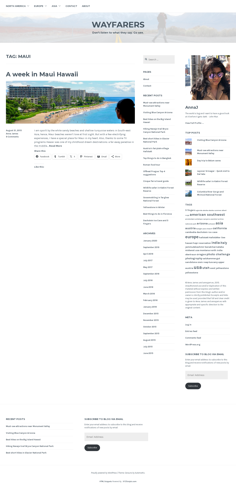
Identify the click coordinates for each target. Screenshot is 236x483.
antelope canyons (202, 219)
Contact (71, 6)
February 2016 (150, 300)
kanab (208, 247)
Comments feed (193, 338)
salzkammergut (211, 258)
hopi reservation (202, 243)
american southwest (207, 215)
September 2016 (151, 274)
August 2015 (149, 340)
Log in (188, 324)
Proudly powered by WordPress (104, 473)
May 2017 (148, 267)
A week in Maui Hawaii (42, 74)
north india (216, 250)
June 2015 (148, 353)
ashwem (211, 224)
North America (16, 6)
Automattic (140, 473)
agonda (199, 210)
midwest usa (192, 250)
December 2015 (150, 313)
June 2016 (148, 287)
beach (209, 229)
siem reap (202, 262)
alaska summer (215, 210)
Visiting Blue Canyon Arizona (157, 112)
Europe (38, 6)
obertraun (190, 254)
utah (206, 268)
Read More (55, 146)
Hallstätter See (217, 237)
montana (205, 250)
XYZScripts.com (129, 481)
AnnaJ (191, 107)
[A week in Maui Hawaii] (70, 122)
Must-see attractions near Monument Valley (28, 426)
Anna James (12, 133)
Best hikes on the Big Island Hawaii (23, 439)
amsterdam (190, 219)
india (215, 243)
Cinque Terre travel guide (156, 181)
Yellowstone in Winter (154, 207)
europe (192, 236)
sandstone (191, 262)
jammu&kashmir (194, 247)
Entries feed (191, 331)
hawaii (189, 243)
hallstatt (203, 237)
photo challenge (218, 254)
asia (219, 223)
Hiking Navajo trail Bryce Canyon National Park (29, 446)
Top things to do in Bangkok (157, 158)
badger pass (201, 229)
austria (190, 228)
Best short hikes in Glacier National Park (26, 453)
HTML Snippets (106, 481)
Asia (54, 6)
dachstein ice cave (207, 232)
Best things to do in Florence (157, 214)
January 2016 (150, 307)
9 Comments (12, 136)
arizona (202, 223)
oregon (201, 254)
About (86, 6)
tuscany (213, 262)
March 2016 (149, 293)
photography (193, 258)
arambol (214, 219)
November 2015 (151, 320)
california (220, 228)
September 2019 (151, 247)
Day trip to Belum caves (209, 160)
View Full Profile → (194, 123)
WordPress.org (192, 344)
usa (198, 267)
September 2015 (151, 333)
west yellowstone (219, 268)
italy (223, 243)
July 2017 (148, 260)
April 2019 (148, 254)
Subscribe (193, 386)
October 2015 (149, 327)
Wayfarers (118, 25)
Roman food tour (151, 165)
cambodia (190, 232)
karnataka (218, 247)
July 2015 (148, 346)
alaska (205, 210)
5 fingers (190, 210)
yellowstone (191, 272)
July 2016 (148, 280)
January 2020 (150, 240)
